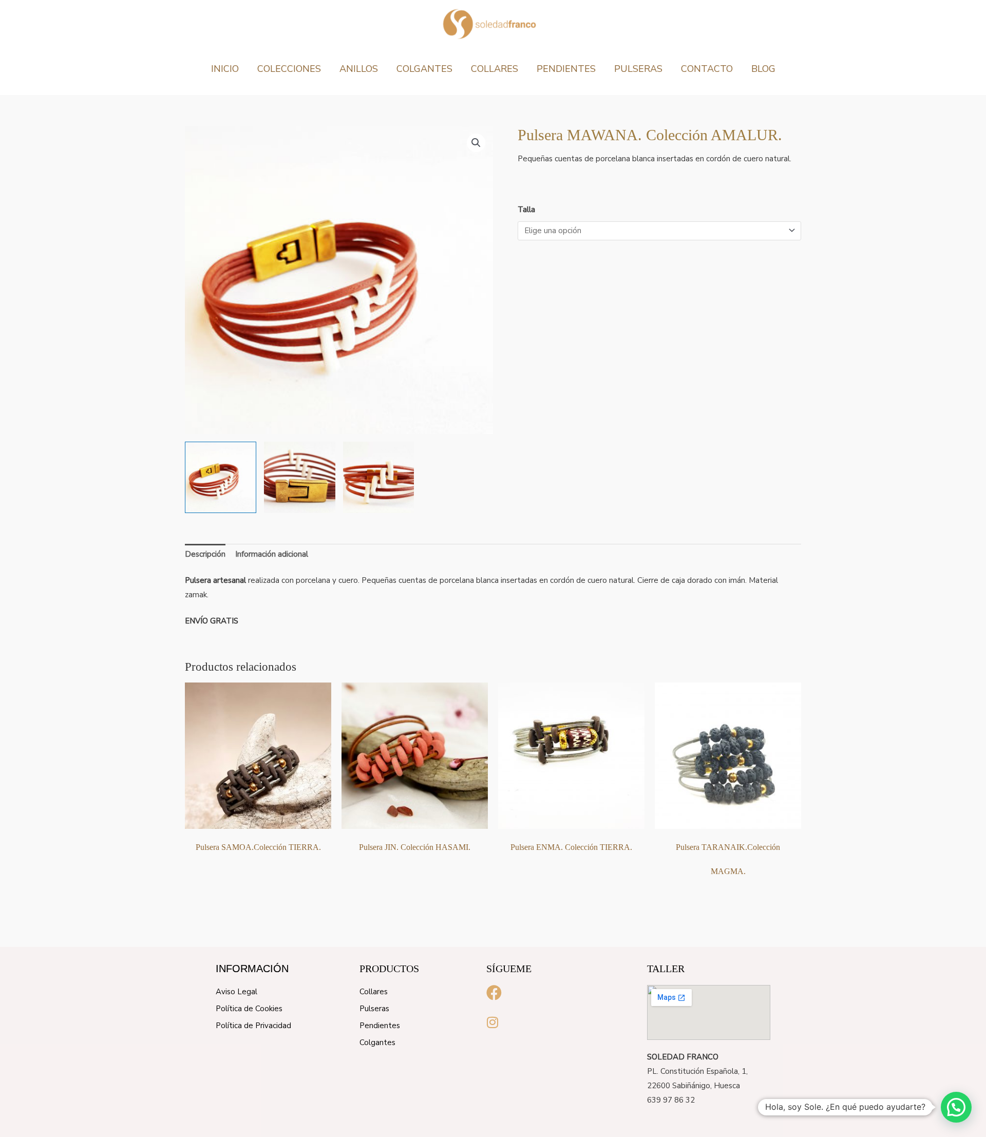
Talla (526, 209)
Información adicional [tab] (271, 554)
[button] (476, 143)
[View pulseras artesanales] (220, 477)
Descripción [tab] (205, 554)
